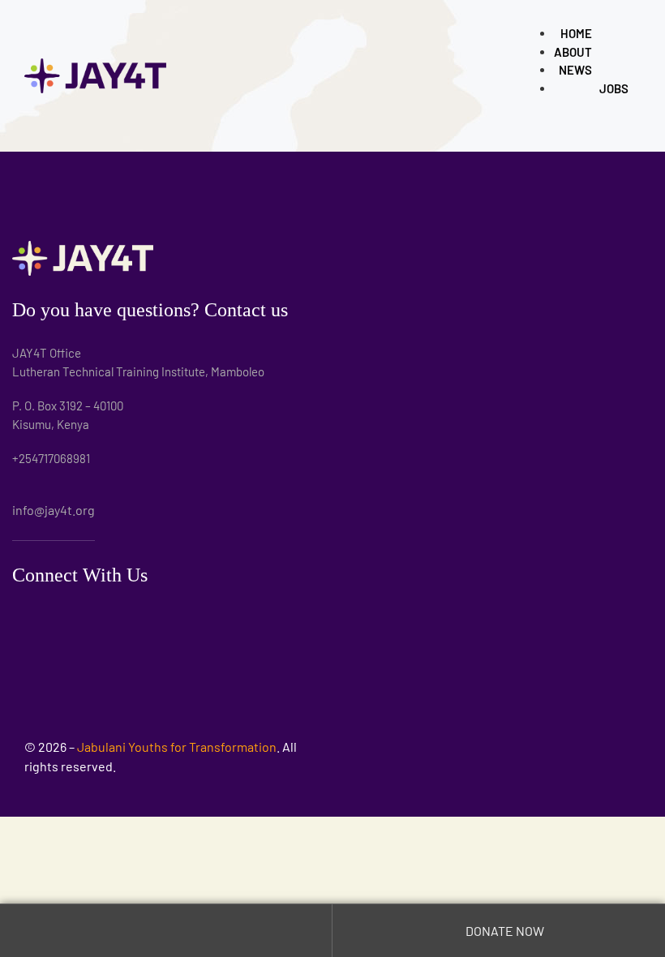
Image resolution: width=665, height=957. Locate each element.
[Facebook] (100, 617)
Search (166, 930)
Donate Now (503, 930)
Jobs (614, 88)
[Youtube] (135, 617)
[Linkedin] (64, 617)
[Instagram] (28, 617)
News (575, 69)
